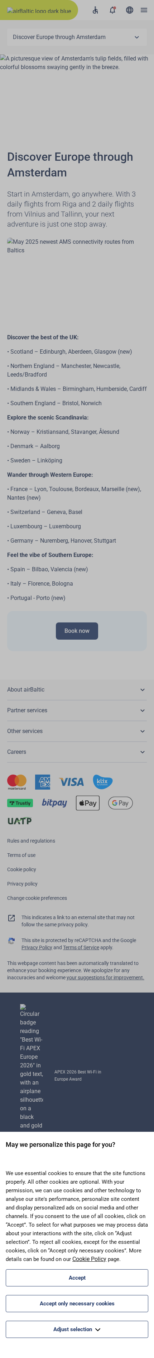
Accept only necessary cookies (77, 1303)
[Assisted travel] (95, 10)
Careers (16, 751)
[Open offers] (112, 10)
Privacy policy (22, 884)
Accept (77, 1278)
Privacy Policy (36, 947)
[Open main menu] (144, 10)
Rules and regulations (31, 841)
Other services (25, 731)
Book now (77, 630)
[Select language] (129, 10)
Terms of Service (81, 947)
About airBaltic (25, 689)
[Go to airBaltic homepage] (39, 10)
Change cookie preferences (37, 898)
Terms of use (21, 855)
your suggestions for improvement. (105, 977)
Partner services (27, 710)
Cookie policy (21, 869)
